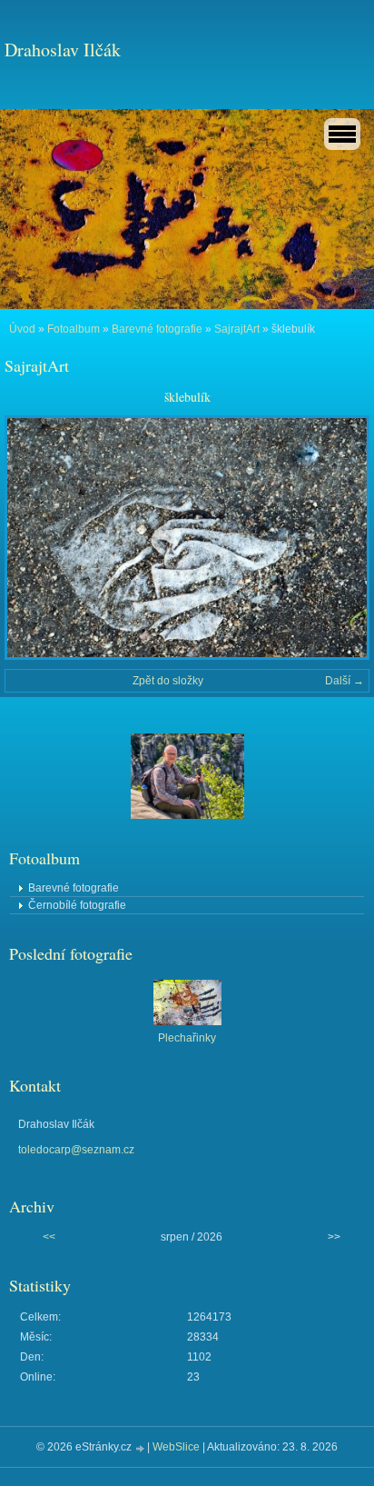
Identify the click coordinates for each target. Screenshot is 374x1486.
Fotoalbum (73, 329)
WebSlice (176, 1447)
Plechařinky (187, 1038)
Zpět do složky (168, 680)
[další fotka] (340, 537)
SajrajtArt (237, 329)
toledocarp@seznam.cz (76, 1149)
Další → (344, 680)
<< (49, 1237)
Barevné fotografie (157, 329)
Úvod (22, 329)
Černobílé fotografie (77, 905)
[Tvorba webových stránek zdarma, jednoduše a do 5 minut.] (140, 1448)
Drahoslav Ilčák (63, 49)
